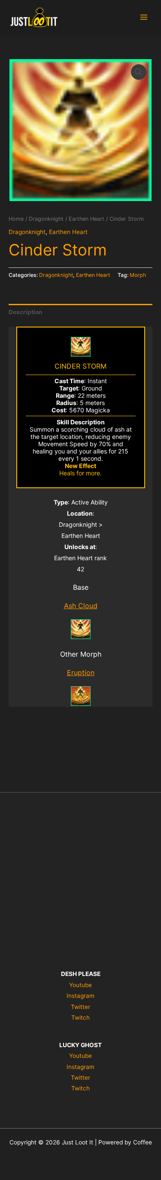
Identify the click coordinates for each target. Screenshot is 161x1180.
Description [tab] (26, 312)
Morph (138, 275)
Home (16, 219)
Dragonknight (46, 219)
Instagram (80, 995)
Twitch (80, 1017)
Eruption (80, 672)
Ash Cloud (80, 605)
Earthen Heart (86, 219)
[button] (138, 72)
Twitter (80, 1006)
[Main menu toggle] (144, 17)
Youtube (80, 985)
